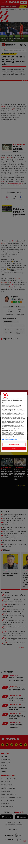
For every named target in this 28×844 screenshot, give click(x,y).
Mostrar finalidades (14, 444)
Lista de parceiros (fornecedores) (9, 439)
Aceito (13, 448)
